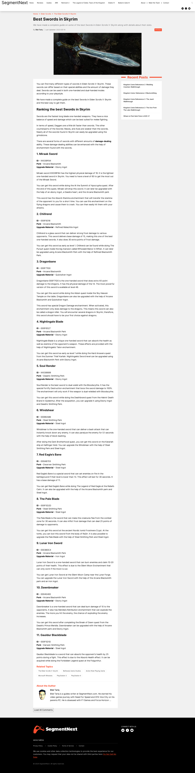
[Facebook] (186, 8)
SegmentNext (15, 2)
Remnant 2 (65, 3)
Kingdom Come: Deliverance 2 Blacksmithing (140, 93)
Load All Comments (43, 710)
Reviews (40, 3)
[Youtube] (189, 8)
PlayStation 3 (62, 676)
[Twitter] (182, 8)
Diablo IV (111, 3)
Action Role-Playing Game (95, 671)
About (143, 3)
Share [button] (159, 30)
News (31, 3)
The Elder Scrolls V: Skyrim (48, 671)
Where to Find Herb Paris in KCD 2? (136, 116)
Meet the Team (154, 3)
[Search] (192, 3)
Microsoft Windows (45, 676)
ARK (56, 3)
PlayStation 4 (76, 676)
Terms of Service (68, 746)
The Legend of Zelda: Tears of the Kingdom (89, 3)
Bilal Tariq (39, 30)
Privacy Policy (38, 746)
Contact (166, 3)
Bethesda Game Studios (72, 671)
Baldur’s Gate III (124, 3)
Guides (49, 3)
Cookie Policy (52, 746)
